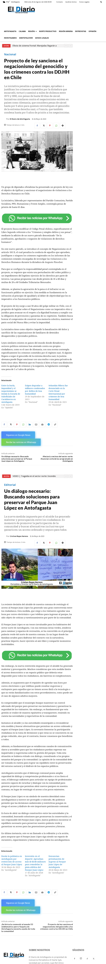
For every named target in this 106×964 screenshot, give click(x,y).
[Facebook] (37, 125)
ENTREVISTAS (80, 31)
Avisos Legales (84, 2)
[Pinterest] (50, 125)
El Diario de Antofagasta (20, 119)
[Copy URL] (55, 424)
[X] (43, 125)
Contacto (59, 2)
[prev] (66, 45)
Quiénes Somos (71, 2)
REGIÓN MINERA (66, 31)
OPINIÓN (92, 31)
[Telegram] (48, 424)
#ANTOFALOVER (26, 38)
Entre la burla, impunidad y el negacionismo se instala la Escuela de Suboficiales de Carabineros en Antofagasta (10, 393)
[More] (63, 125)
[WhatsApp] (56, 125)
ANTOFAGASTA (10, 31)
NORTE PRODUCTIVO (47, 31)
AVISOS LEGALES (42, 38)
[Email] (36, 424)
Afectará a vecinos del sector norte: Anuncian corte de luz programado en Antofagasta (57, 458)
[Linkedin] (29, 424)
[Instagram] (81, 958)
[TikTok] (87, 959)
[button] (101, 2)
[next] (70, 45)
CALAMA (22, 31)
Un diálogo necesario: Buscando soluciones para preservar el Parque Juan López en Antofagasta (16, 458)
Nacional (10, 54)
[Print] (42, 424)
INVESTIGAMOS (10, 38)
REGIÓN (31, 31)
